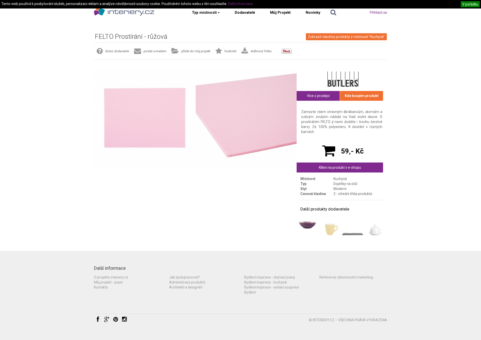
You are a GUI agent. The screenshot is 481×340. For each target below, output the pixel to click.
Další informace (240, 4)
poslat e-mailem (155, 51)
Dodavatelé (245, 12)
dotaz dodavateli (117, 51)
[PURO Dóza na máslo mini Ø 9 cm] (375, 224)
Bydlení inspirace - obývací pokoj (269, 277)
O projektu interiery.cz (111, 277)
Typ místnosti (204, 12)
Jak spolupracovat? (184, 277)
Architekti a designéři (185, 287)
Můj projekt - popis (108, 282)
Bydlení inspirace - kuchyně (265, 282)
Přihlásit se (378, 12)
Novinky (313, 12)
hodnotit (230, 51)
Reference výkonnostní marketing (346, 277)
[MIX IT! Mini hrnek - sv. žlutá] (330, 224)
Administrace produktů (187, 282)
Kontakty (101, 287)
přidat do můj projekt (195, 51)
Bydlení (250, 292)
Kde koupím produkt (362, 96)
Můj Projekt (280, 12)
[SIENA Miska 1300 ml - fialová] (307, 224)
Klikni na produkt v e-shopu (340, 168)
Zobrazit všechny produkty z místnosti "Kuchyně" (346, 37)
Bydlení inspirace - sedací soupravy (271, 287)
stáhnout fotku (261, 51)
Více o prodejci (318, 96)
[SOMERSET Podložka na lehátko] (352, 224)
